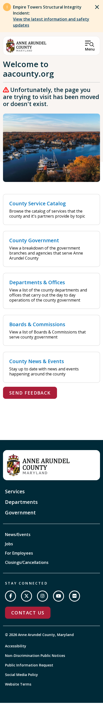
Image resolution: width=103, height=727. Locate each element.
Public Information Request (29, 665)
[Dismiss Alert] (97, 7)
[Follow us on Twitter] (26, 596)
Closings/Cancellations (26, 562)
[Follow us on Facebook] (10, 596)
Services (15, 491)
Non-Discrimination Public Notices (35, 655)
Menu (90, 49)
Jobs (9, 544)
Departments (21, 502)
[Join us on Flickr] (74, 596)
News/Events (17, 534)
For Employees (19, 553)
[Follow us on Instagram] (42, 596)
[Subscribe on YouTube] (58, 596)
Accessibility (15, 646)
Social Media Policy (21, 674)
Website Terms (18, 684)
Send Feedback (30, 393)
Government (20, 512)
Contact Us (27, 613)
